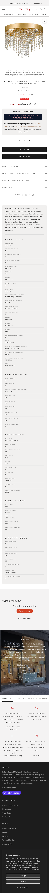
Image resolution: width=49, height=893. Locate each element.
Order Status (7, 813)
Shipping (5, 832)
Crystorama (24, 87)
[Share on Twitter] (26, 195)
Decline (23, 881)
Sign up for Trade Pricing (13, 756)
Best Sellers (21, 14)
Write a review (25, 611)
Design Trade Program (10, 805)
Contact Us (6, 817)
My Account (6, 809)
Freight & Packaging (16, 538)
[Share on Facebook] (23, 195)
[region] (24, 41)
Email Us (36, 756)
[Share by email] (33, 195)
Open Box (45, 14)
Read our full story (9, 787)
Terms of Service (8, 840)
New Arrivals (8, 14)
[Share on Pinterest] (29, 195)
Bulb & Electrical (15, 435)
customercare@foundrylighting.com (28, 126)
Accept (23, 876)
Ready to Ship (33, 14)
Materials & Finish (15, 501)
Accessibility (7, 844)
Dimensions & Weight (16, 374)
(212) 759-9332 (24, 670)
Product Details (14, 239)
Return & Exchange (9, 828)
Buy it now (24, 156)
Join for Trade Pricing (23, 104)
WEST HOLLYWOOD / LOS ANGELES (33, 698)
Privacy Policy (34, 869)
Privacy (5, 836)
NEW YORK (7, 698)
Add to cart (25, 149)
